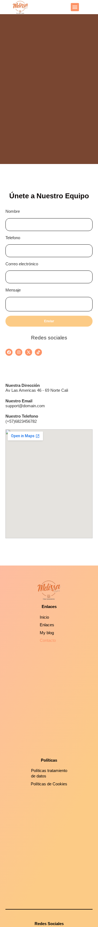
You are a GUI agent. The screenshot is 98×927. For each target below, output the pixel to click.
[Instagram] (18, 352)
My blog (47, 632)
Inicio (44, 617)
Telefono (12, 237)
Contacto (48, 640)
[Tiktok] (38, 352)
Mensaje (13, 290)
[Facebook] (9, 352)
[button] (75, 7)
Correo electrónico (21, 264)
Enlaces (47, 624)
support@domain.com (25, 405)
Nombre (12, 211)
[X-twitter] (28, 352)
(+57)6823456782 (21, 421)
